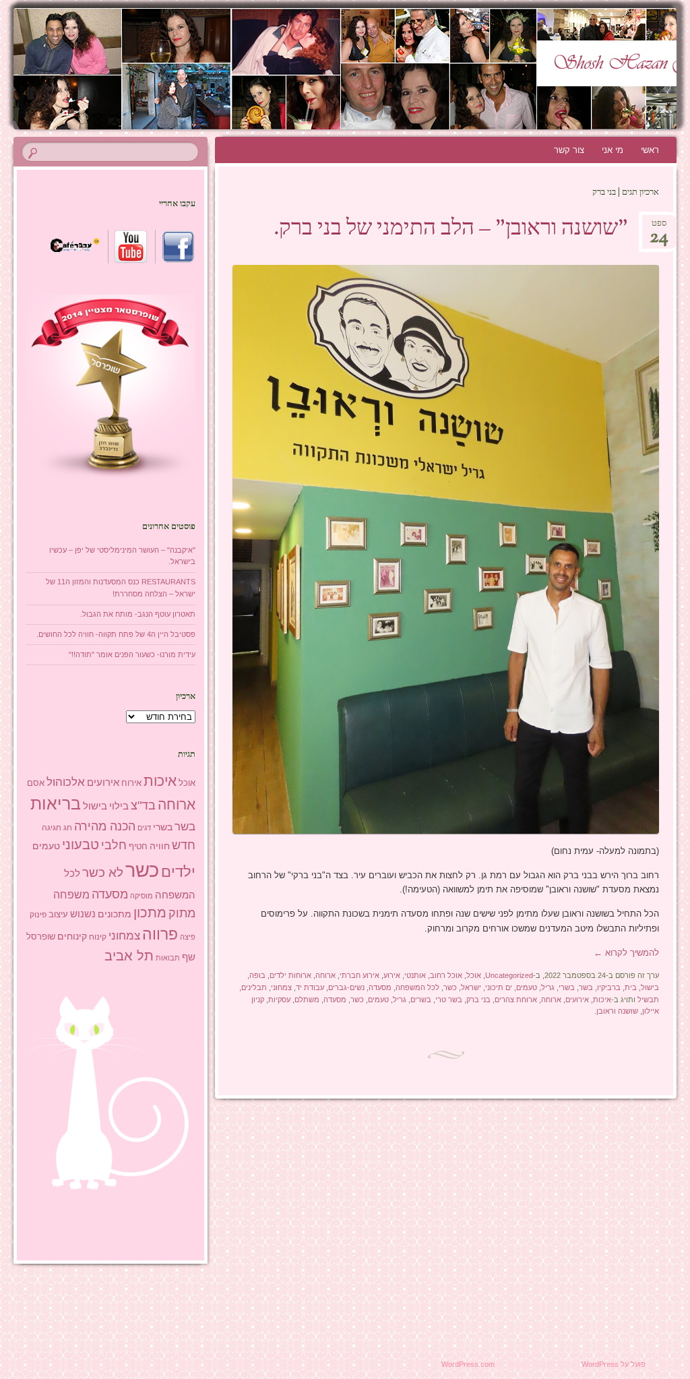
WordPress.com (468, 1364)
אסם (35, 783)
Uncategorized (509, 975)
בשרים (420, 999)
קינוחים (72, 936)
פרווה (160, 934)
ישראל (471, 987)
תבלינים (254, 987)
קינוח (97, 937)
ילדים (178, 871)
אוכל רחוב (446, 975)
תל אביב (129, 955)
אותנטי (415, 975)
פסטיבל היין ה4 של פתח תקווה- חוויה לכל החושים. (115, 634)
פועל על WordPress (614, 1364)
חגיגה (51, 827)
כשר (450, 987)
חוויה (160, 845)
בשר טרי (448, 999)
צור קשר (569, 150)
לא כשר (102, 872)
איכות (602, 999)
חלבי (114, 845)
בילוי (119, 806)
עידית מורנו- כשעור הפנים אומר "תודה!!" (132, 654)
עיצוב (58, 914)
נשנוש (83, 914)
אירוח (131, 783)
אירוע (391, 975)
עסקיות (279, 999)
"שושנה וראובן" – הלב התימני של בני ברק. (451, 229)
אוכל (473, 975)
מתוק (181, 913)
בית (631, 987)
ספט (659, 227)
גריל (548, 987)
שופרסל (40, 936)
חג (67, 827)
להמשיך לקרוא (626, 953)
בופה (257, 975)
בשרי (567, 987)
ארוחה (325, 975)
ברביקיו (609, 987)
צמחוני (281, 987)
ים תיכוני (498, 987)
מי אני (612, 150)
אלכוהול (65, 782)
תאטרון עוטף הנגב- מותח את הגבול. (137, 614)
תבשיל (648, 999)
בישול (650, 987)
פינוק (38, 914)
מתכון (149, 912)
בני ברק (478, 999)
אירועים (577, 999)
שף (188, 956)
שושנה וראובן (617, 1011)
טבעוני (80, 844)
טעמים (526, 987)
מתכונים (114, 914)
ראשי (650, 150)
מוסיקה (141, 896)
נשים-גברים (346, 987)
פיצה (187, 937)
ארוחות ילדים (290, 975)
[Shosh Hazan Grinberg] (401, 68)
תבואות (168, 958)
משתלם (306, 999)
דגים (144, 828)
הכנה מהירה (104, 826)
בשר (586, 987)
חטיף (138, 846)
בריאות (55, 804)
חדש (183, 845)
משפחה (71, 894)
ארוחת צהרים (516, 999)
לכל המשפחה (417, 987)
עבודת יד (310, 987)
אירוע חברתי (359, 975)
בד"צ (143, 805)
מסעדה (380, 987)
